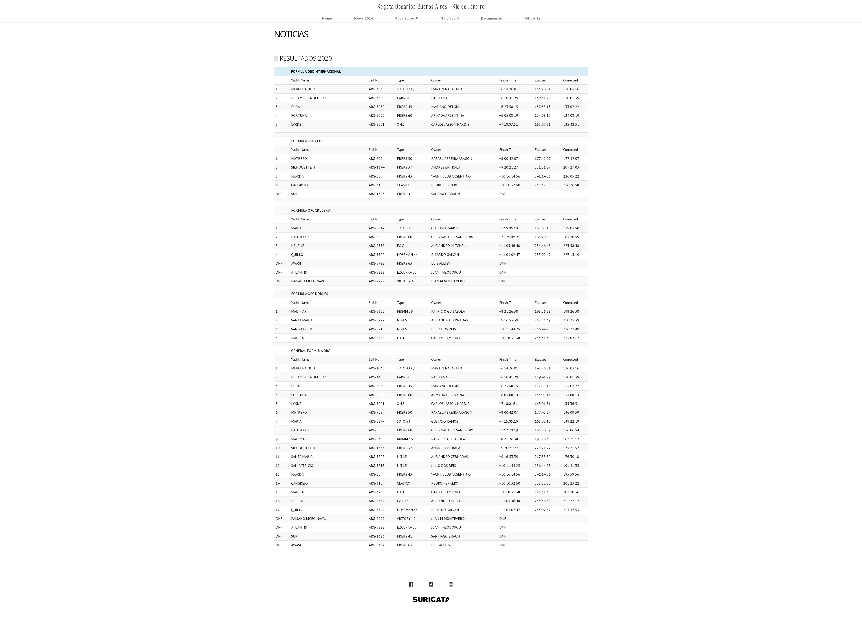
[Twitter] (431, 585)
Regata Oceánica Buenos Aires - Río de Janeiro (431, 6)
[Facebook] (411, 585)
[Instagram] (451, 585)
